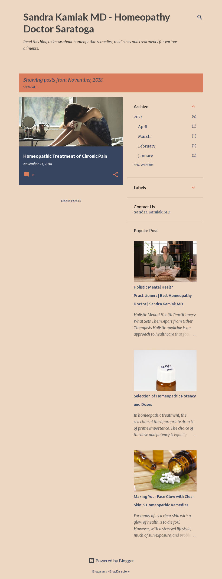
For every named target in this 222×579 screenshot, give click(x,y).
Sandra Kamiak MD (152, 212)
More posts (71, 201)
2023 (138, 117)
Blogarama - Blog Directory (111, 571)
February (146, 146)
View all (30, 87)
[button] (115, 174)
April (142, 126)
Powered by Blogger (114, 560)
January (145, 155)
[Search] (200, 17)
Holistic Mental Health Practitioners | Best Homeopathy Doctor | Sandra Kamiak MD (163, 295)
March (144, 136)
